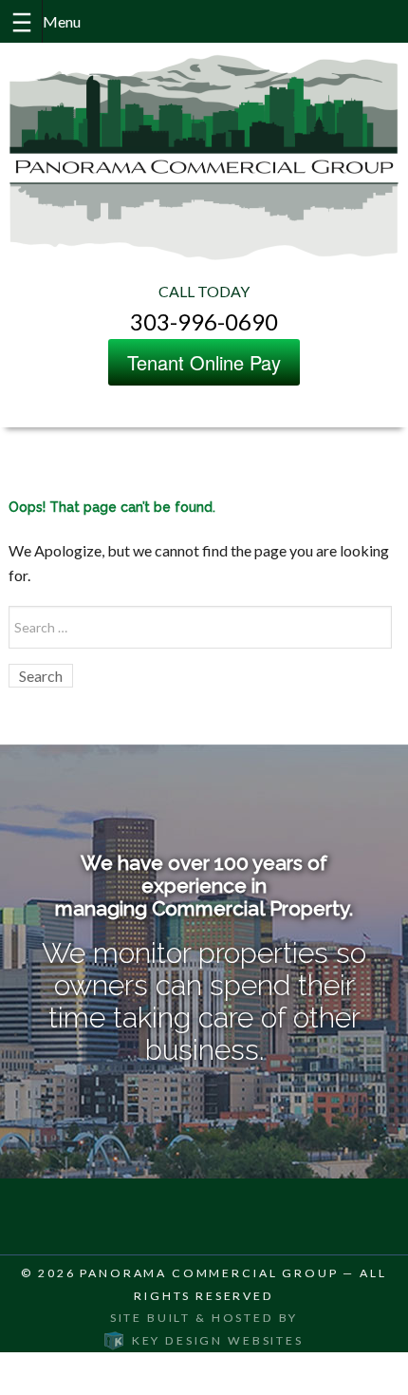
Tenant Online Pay (204, 362)
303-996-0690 (204, 321)
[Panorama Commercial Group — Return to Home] (204, 157)
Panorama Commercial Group (209, 1273)
